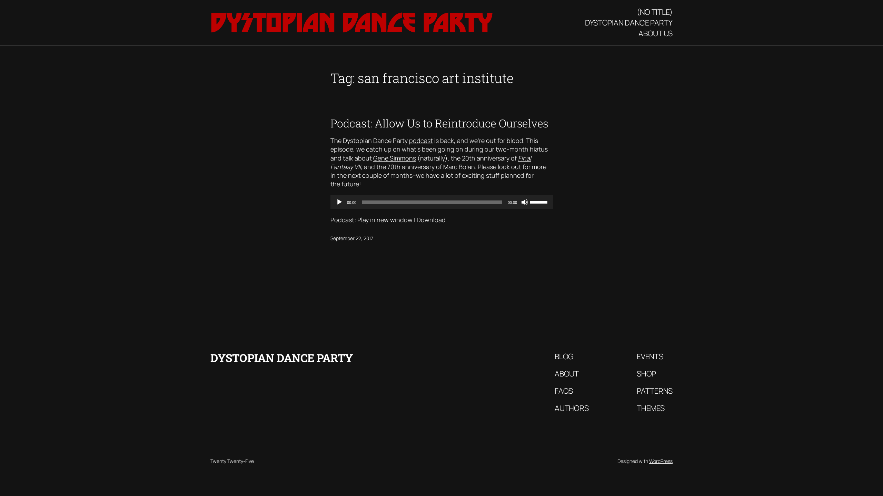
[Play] (339, 202)
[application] (441, 202)
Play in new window (385, 220)
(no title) (655, 12)
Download (431, 220)
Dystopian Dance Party (351, 23)
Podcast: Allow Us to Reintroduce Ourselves (439, 123)
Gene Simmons (394, 158)
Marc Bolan (459, 167)
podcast (421, 140)
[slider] (539, 201)
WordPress (661, 461)
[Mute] (524, 202)
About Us (655, 33)
